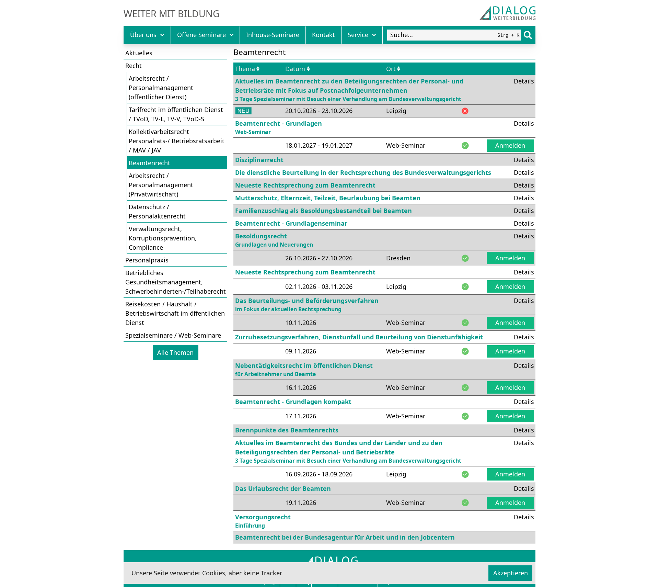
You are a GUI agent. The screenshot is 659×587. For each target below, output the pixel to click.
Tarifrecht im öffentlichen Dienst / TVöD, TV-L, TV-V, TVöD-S (176, 114)
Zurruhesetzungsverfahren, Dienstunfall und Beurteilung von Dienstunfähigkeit (359, 337)
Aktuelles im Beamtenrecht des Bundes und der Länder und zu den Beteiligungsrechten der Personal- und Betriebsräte (348, 451)
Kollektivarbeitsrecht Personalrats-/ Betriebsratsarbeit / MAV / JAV (176, 140)
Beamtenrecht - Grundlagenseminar (291, 223)
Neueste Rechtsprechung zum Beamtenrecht (305, 185)
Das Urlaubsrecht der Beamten (283, 488)
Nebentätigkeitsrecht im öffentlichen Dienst (304, 369)
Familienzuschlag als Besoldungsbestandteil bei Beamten (323, 210)
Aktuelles (138, 53)
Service (358, 35)
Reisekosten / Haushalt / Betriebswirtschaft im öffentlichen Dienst (175, 313)
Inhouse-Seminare (272, 35)
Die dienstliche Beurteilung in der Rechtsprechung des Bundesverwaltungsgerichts (363, 172)
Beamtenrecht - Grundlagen (278, 127)
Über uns (143, 35)
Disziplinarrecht (259, 160)
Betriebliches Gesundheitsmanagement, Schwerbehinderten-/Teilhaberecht (175, 282)
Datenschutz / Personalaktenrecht (157, 211)
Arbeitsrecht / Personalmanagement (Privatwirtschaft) (161, 184)
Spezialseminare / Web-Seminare (173, 335)
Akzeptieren (510, 573)
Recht (133, 65)
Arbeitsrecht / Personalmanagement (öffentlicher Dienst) (161, 87)
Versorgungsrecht (263, 521)
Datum (295, 69)
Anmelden (510, 145)
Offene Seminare (201, 35)
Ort (391, 69)
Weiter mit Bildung (172, 14)
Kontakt (323, 35)
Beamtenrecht (149, 163)
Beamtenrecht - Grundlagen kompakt (293, 401)
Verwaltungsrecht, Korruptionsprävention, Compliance (163, 238)
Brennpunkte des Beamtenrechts (286, 430)
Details (524, 81)
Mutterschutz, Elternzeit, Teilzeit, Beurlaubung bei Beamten (327, 198)
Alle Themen (175, 352)
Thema (245, 69)
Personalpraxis (147, 260)
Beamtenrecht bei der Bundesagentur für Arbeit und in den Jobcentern (345, 537)
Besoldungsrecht (274, 240)
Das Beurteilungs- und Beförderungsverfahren (307, 304)
